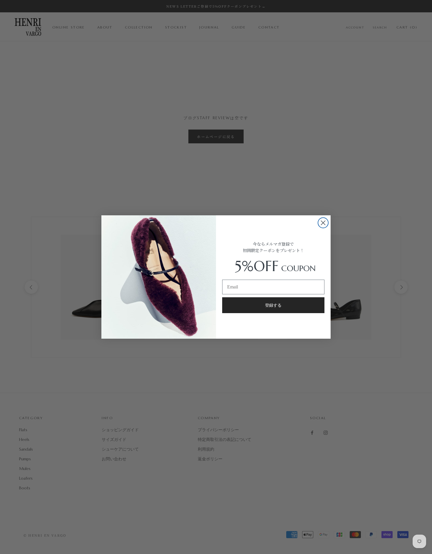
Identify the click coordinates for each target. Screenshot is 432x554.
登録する (273, 305)
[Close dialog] (323, 223)
